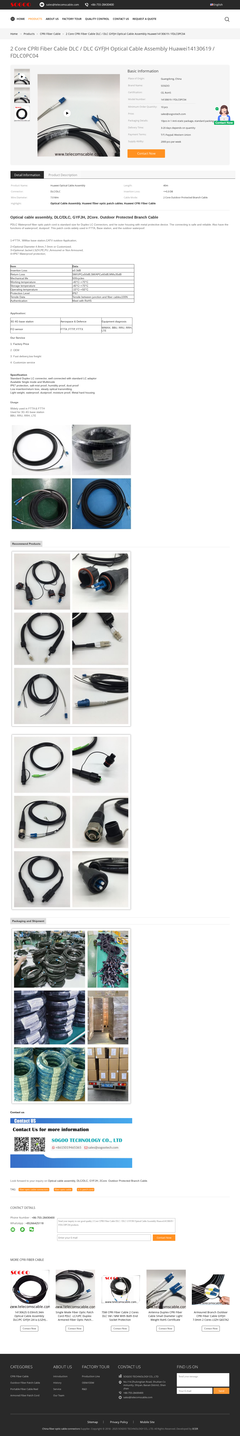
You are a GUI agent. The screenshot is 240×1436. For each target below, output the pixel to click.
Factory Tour (72, 19)
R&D (84, 1389)
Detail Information (27, 175)
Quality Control (97, 19)
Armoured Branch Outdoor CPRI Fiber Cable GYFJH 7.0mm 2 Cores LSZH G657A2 (211, 1315)
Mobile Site (147, 1422)
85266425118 (35, 1223)
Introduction (60, 1376)
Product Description (63, 175)
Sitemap (92, 1422)
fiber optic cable (63, 1189)
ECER (195, 1428)
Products (35, 19)
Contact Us (121, 19)
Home (21, 19)
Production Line (91, 1376)
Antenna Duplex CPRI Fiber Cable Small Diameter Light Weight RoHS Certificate (165, 1315)
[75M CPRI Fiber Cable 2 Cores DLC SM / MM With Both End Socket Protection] (120, 1289)
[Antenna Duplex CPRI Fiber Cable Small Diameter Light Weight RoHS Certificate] (166, 1289)
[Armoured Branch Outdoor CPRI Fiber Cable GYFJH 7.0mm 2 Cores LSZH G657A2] (211, 1289)
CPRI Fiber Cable (19, 1376)
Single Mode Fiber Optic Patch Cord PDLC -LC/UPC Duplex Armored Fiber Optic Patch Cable (75, 1317)
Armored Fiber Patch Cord (24, 1395)
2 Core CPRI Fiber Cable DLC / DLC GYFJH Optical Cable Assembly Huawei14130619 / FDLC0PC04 (125, 34)
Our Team (58, 1395)
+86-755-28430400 (102, 5)
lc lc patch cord (85, 1189)
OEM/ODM (88, 1382)
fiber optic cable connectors (34, 1189)
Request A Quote (144, 19)
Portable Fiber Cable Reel (24, 1389)
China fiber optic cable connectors (61, 1428)
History (57, 1382)
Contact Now (146, 153)
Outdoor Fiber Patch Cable (25, 1382)
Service (57, 1389)
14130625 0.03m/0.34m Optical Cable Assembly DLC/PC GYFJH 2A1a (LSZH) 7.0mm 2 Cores (29, 1317)
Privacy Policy (119, 1422)
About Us (52, 19)
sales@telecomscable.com (62, 4)
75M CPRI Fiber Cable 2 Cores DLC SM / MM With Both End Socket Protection (120, 1315)
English (218, 4)
